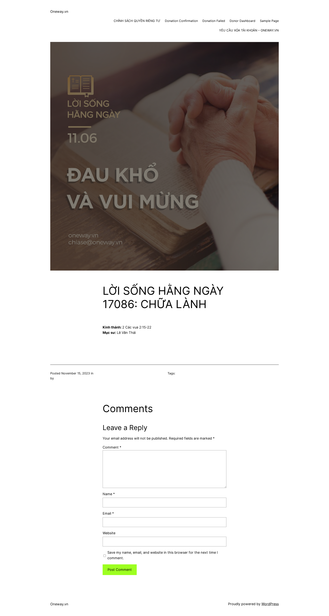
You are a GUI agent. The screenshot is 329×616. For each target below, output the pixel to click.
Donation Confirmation (181, 21)
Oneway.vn (59, 12)
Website (109, 533)
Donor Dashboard (242, 21)
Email (108, 513)
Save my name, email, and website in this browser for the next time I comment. (162, 555)
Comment (112, 447)
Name (109, 494)
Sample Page (269, 21)
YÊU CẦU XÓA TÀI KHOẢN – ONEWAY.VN (249, 30)
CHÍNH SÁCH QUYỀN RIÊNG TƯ (137, 21)
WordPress (270, 604)
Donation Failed (213, 21)
